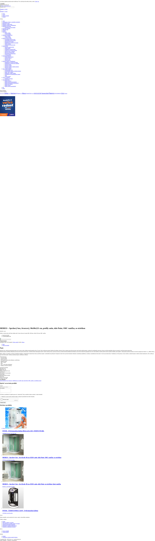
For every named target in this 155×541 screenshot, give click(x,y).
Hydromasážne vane (9, 69)
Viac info (14, 433)
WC (3, 87)
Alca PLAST (2, 93)
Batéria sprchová (8, 80)
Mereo (24, 93)
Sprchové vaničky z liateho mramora (12, 66)
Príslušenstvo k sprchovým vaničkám (12, 63)
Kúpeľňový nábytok (6, 28)
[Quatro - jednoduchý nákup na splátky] (7, 115)
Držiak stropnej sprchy (9, 56)
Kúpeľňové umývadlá (6, 26)
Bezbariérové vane (6, 23)
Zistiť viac (37, 1)
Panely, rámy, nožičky (9, 72)
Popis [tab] (3, 344)
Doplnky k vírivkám (9, 78)
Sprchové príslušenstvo (6, 55)
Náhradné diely (5, 29)
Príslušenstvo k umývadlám (10, 27)
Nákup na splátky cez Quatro (8, 522)
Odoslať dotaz (2, 402)
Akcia (3, 20)
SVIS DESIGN (58, 93)
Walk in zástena (8, 43)
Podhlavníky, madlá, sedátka (10, 73)
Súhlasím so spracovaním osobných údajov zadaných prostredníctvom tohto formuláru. (18, 396)
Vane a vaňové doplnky (6, 68)
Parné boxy (4, 31)
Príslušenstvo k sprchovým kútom (11, 62)
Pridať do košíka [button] (11, 460)
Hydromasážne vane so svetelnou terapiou (13, 71)
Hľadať (1, 7)
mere (21, 93)
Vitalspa (65, 93)
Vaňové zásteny (8, 76)
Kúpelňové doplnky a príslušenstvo (9, 25)
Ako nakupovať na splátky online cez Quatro (11, 523)
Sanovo (51, 93)
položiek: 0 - (3, 9)
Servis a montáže (5, 15)
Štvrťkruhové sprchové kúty (10, 53)
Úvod (3, 13)
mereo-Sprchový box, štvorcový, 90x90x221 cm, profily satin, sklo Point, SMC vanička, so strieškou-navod (20, 380)
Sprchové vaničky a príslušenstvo (8, 61)
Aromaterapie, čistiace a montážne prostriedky (11, 22)
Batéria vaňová (8, 85)
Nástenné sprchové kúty (9, 47)
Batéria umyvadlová (9, 84)
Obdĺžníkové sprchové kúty (10, 49)
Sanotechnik (45, 93)
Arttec (6, 93)
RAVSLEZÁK (37, 93)
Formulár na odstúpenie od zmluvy (9, 526)
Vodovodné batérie (6, 79)
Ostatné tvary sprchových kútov (11, 50)
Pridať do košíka (3, 341)
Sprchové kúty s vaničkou (10, 51)
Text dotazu (2, 388)
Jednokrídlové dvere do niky (10, 40)
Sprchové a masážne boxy (7, 35)
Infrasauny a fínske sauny (7, 24)
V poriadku (2, 3)
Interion (13, 93)
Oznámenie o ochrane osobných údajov (10, 537)
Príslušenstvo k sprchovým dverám (11, 42)
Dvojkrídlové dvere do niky (10, 39)
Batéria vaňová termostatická (10, 86)
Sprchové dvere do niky (7, 38)
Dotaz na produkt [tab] (5, 345)
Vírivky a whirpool (6, 77)
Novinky (4, 30)
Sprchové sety (7, 59)
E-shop (3, 14)
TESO (62, 93)
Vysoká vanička (8, 34)
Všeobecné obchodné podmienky (8, 524)
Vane (6, 75)
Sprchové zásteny (8, 67)
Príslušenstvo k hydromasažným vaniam (12, 74)
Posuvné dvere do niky (9, 41)
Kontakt (4, 16)
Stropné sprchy (8, 60)
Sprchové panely (8, 64)
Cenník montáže (5, 532)
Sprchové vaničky (8, 65)
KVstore (18, 93)
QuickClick (28, 93)
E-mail (1, 385)
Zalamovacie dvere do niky (10, 44)
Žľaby (3, 88)
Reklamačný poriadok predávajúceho (9, 525)
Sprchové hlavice (8, 58)
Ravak (33, 93)
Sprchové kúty (5, 46)
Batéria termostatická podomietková (12, 83)
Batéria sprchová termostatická (11, 81)
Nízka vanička (7, 32)
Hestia (9, 93)
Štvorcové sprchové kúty (9, 52)
